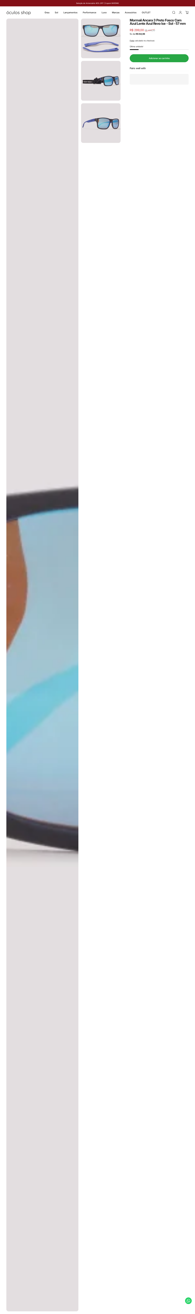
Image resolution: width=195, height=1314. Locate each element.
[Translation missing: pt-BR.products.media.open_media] (42, 665)
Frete (132, 40)
